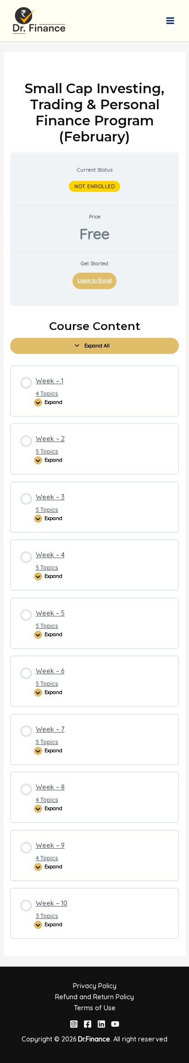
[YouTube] (115, 1024)
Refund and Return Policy (94, 996)
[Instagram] (74, 1024)
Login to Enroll (95, 280)
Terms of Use (95, 1007)
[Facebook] (87, 1024)
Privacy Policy (95, 985)
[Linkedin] (101, 1024)
